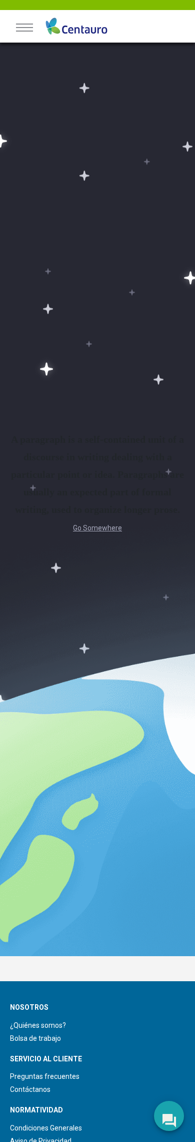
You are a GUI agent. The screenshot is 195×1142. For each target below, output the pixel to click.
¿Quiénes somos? (38, 1025)
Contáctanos (30, 1089)
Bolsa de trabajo (35, 1038)
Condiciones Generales (46, 1128)
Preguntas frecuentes (45, 1076)
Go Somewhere (97, 528)
